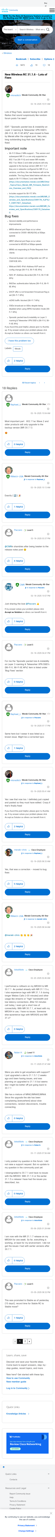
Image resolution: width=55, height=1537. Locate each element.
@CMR (8, 547)
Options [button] (48, 59)
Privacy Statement (26, 1525)
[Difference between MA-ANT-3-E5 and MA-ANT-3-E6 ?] (44, 383)
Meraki (18, 349)
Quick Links (10, 1474)
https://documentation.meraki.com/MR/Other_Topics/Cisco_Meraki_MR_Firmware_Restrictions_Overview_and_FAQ (29, 185)
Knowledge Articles (16, 1413)
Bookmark (21, 59)
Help (11, 1497)
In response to (35, 479)
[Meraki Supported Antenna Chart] (39, 383)
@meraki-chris (12, 935)
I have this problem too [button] (19, 341)
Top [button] (3, 1467)
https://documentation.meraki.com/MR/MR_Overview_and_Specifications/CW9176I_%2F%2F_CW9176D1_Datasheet (29, 200)
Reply (27, 369)
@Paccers (31, 604)
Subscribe (35, 59)
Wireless (7, 53)
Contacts (13, 1480)
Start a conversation (27, 40)
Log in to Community (17, 1388)
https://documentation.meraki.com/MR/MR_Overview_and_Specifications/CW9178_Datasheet (29, 210)
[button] (8, 361)
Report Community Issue (20, 1494)
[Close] (51, 1513)
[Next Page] (29, 1341)
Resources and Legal (15, 1488)
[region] (27, 1523)
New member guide (16, 1381)
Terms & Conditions (18, 1501)
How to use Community (18, 1378)
